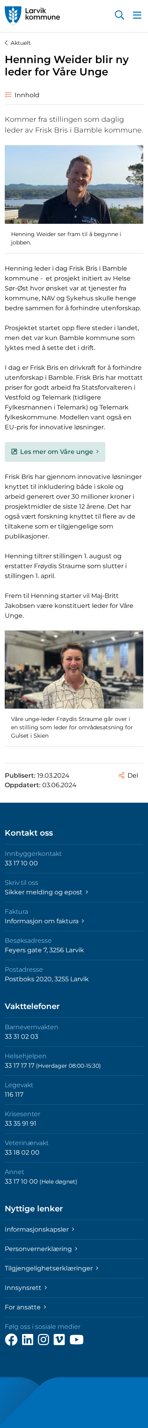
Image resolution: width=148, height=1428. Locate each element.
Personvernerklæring (39, 1249)
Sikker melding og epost (44, 892)
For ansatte (23, 1307)
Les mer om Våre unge (56, 451)
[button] (119, 16)
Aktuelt (21, 42)
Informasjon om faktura (42, 921)
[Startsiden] (32, 16)
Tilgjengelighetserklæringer (49, 1268)
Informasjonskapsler (37, 1229)
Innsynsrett (24, 1288)
